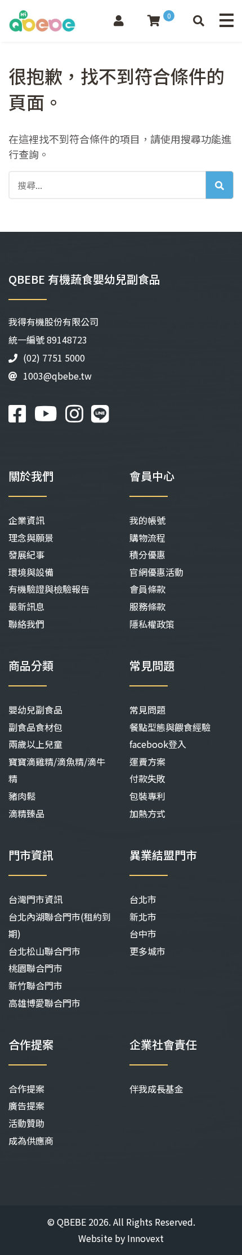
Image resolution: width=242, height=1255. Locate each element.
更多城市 (147, 951)
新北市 (142, 916)
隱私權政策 (151, 624)
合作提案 (26, 1088)
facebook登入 (157, 744)
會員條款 (147, 589)
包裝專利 (147, 796)
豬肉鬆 (21, 796)
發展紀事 (26, 554)
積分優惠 (147, 554)
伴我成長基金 (156, 1088)
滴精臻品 (26, 813)
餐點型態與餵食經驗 (169, 727)
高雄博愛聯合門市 (44, 1003)
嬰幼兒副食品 (35, 709)
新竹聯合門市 (35, 985)
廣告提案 (26, 1105)
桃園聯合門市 (35, 968)
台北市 (142, 899)
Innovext (145, 1238)
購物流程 (147, 537)
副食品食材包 (35, 727)
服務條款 (147, 606)
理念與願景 (30, 537)
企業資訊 (26, 520)
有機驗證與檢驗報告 (48, 589)
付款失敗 (147, 778)
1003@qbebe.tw (57, 375)
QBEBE (71, 1221)
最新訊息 (26, 606)
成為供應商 (30, 1140)
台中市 (142, 933)
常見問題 (147, 709)
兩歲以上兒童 (35, 744)
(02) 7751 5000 (54, 357)
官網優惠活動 (156, 572)
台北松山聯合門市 (44, 951)
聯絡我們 (26, 624)
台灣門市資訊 (35, 899)
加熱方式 (147, 813)
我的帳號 (147, 520)
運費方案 (147, 761)
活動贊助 (26, 1123)
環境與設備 (30, 572)
